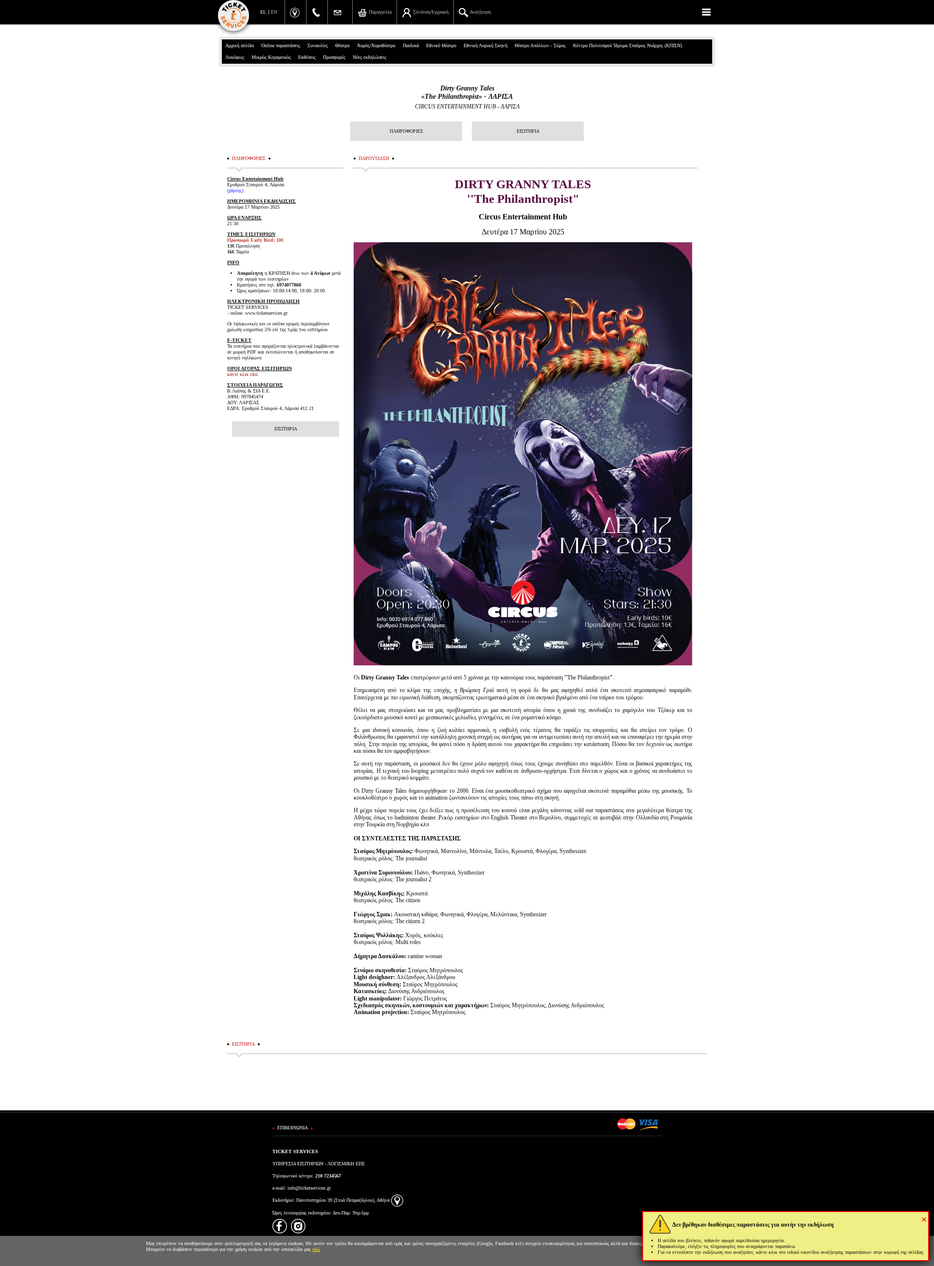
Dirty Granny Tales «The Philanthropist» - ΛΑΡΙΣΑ (467, 92)
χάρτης (235, 190)
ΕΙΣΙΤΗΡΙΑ (528, 131)
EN (274, 12)
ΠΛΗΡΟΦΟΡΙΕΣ (406, 131)
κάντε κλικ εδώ (242, 374)
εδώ (316, 1249)
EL (263, 12)
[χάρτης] (397, 1200)
